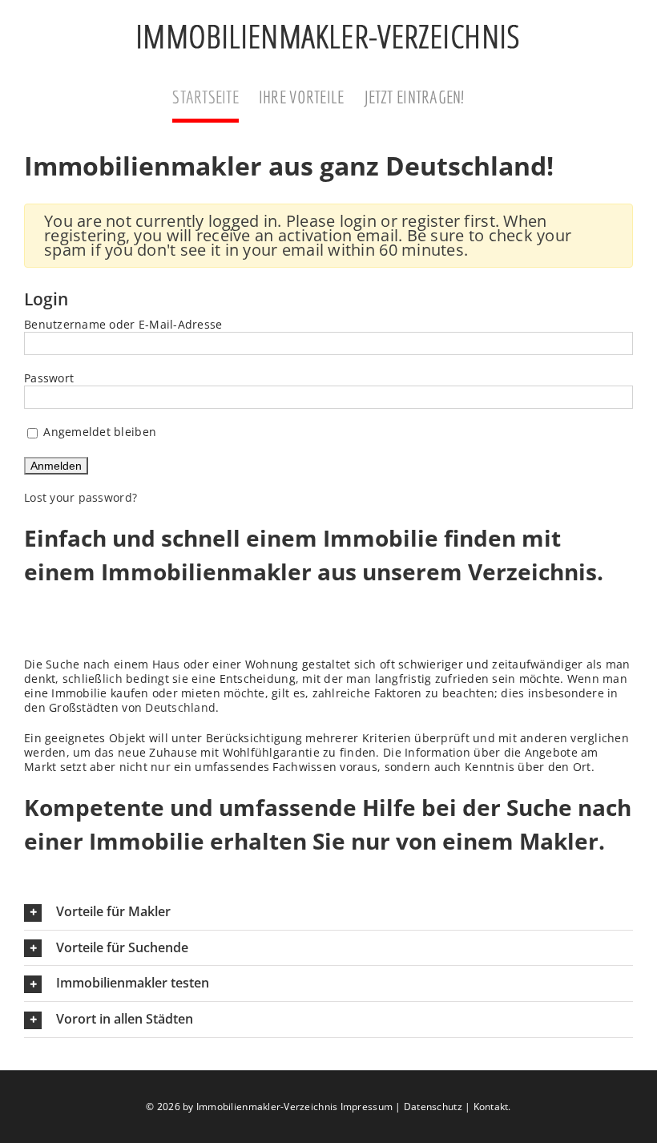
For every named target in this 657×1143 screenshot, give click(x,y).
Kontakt (491, 1106)
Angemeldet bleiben (98, 431)
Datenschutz (433, 1106)
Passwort (49, 378)
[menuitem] (215, 99)
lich (113, 678)
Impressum (367, 1106)
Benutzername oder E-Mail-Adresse (123, 324)
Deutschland (180, 707)
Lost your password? (80, 497)
